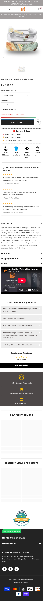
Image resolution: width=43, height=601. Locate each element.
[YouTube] (16, 569)
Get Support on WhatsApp (11, 531)
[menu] (2, 9)
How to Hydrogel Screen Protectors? (17, 325)
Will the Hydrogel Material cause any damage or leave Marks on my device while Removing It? (20, 335)
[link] (21, 378)
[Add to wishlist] (38, 122)
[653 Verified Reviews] (21, 528)
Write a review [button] (21, 365)
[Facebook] (4, 569)
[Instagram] (10, 569)
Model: (8, 90)
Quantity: (4, 101)
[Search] (9, 9)
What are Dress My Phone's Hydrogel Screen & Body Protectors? (20, 309)
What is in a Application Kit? (14, 318)
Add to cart (17, 122)
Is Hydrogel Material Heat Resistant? (17, 345)
